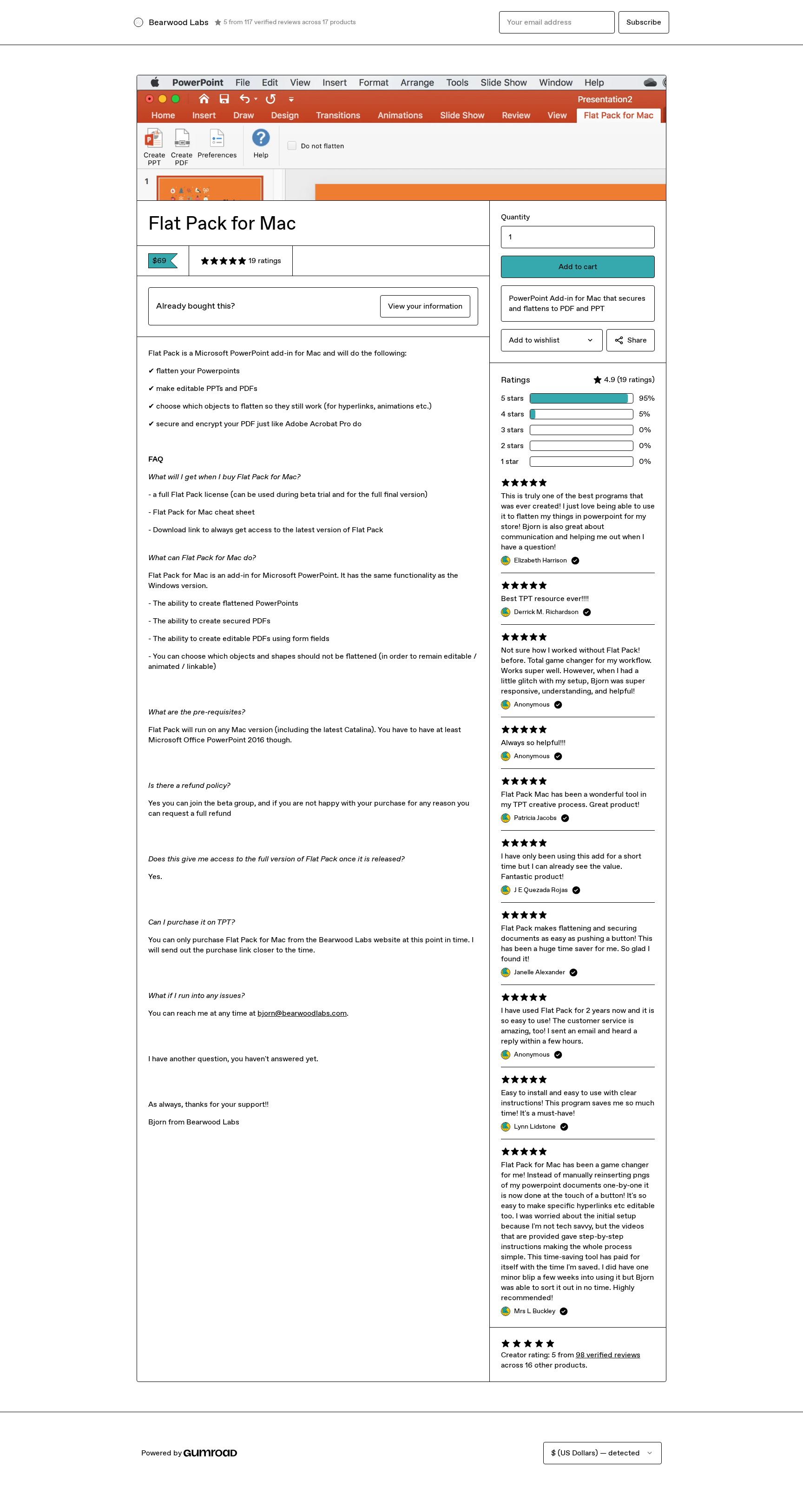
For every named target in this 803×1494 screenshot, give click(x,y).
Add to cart (578, 266)
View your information (425, 306)
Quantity (515, 216)
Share (637, 340)
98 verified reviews (608, 1354)
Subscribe (643, 22)
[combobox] (552, 340)
